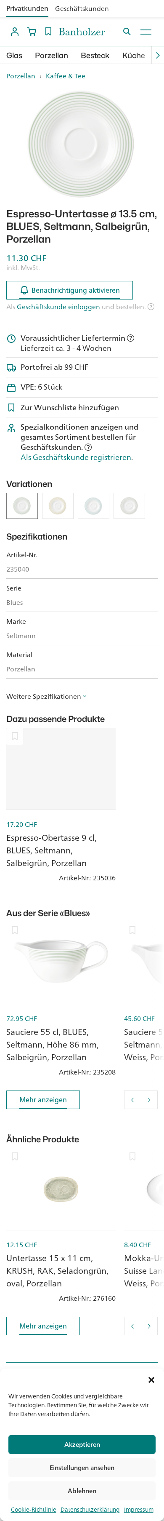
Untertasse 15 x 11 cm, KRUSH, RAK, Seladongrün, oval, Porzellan (57, 1271)
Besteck (95, 55)
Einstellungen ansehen (82, 1467)
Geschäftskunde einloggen (58, 307)
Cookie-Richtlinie (33, 1510)
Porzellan (51, 55)
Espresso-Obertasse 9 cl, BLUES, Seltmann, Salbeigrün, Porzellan (51, 850)
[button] (151, 1379)
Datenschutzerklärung (90, 1510)
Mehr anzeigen (43, 1100)
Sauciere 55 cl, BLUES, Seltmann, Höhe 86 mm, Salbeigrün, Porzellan (52, 1044)
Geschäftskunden (82, 8)
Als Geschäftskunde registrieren (76, 457)
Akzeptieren (82, 1444)
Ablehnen (82, 1491)
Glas (14, 55)
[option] (82, 144)
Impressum (138, 1510)
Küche (133, 55)
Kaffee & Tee (65, 76)
